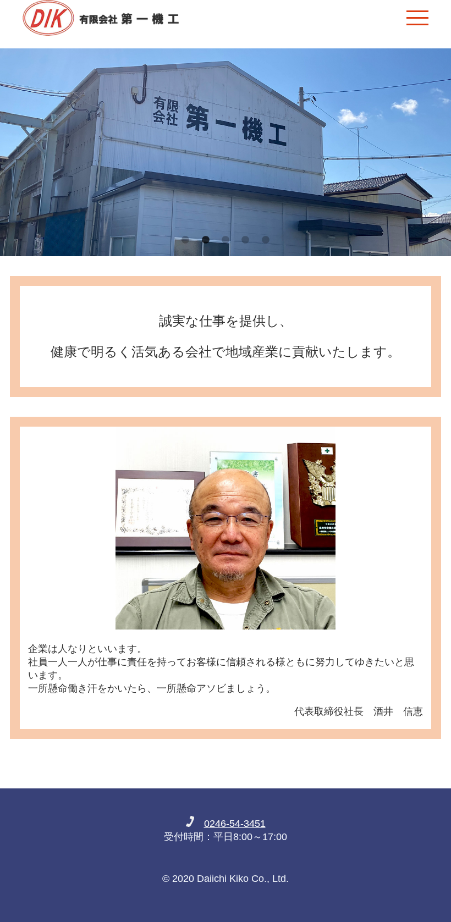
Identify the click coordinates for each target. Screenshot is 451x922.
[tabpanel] (225, 152)
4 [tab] (245, 240)
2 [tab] (205, 240)
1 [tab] (185, 240)
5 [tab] (265, 240)
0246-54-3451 (235, 823)
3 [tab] (225, 240)
